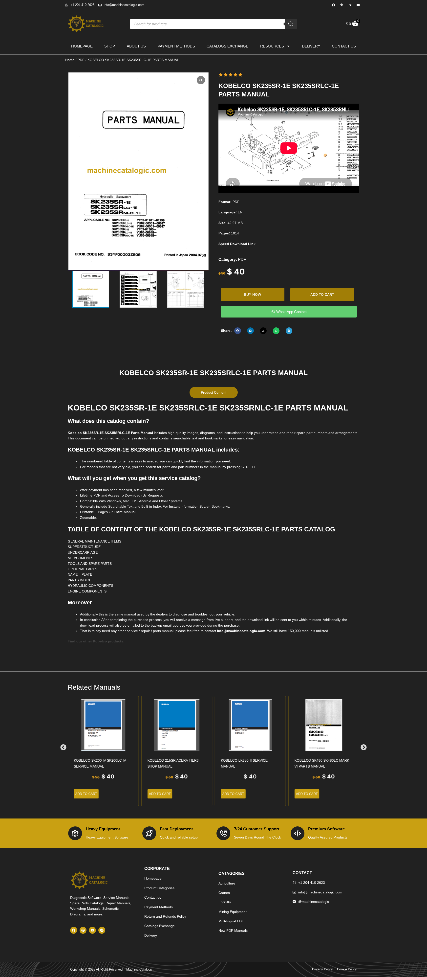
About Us (136, 46)
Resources (272, 46)
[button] (237, 330)
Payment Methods (176, 46)
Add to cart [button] (86, 794)
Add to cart (322, 294)
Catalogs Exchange (227, 46)
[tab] (214, 392)
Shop (109, 46)
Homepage (82, 46)
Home (70, 60)
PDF (81, 60)
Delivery (311, 46)
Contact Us (344, 46)
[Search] (291, 24)
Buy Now (252, 294)
